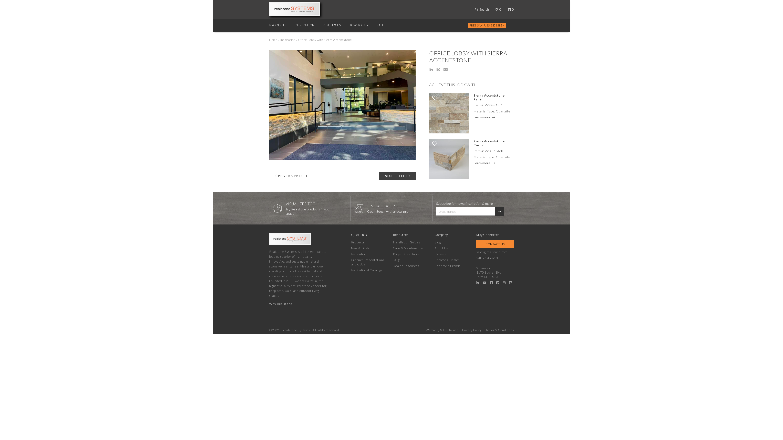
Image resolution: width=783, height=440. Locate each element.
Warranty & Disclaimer (442, 330)
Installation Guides (406, 242)
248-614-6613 (487, 258)
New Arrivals (360, 248)
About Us (441, 248)
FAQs (397, 260)
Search (484, 9)
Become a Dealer (447, 260)
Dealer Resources (406, 266)
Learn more (481, 117)
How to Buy (358, 25)
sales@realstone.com (491, 252)
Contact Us (495, 244)
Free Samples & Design (487, 25)
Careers (441, 254)
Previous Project (293, 176)
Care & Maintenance (408, 248)
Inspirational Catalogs (367, 270)
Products (277, 25)
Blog (438, 242)
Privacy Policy (471, 330)
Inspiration (304, 25)
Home (273, 40)
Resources (332, 25)
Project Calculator (406, 254)
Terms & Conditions (500, 330)
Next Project (396, 176)
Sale (380, 25)
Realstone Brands (447, 266)
